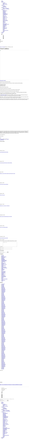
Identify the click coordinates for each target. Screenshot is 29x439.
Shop (2, 403)
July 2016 (3, 367)
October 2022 (3, 315)
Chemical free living (5, 14)
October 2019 (3, 340)
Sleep (3, 29)
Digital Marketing (5, 16)
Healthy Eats (4, 21)
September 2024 (3, 299)
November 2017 (3, 356)
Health (2, 268)
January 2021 (3, 330)
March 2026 (3, 287)
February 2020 (3, 337)
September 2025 (3, 291)
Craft (3, 15)
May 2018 (3, 352)
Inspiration (4, 22)
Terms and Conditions (4, 388)
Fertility (4, 19)
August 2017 (3, 358)
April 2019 (3, 344)
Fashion (4, 421)
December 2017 (3, 355)
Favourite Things (5, 18)
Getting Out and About (5, 20)
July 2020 (3, 334)
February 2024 (3, 304)
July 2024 (3, 301)
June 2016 (3, 368)
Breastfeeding (3, 259)
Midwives (3, 7)
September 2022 (3, 316)
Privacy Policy (3, 389)
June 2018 (3, 351)
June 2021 (3, 326)
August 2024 (3, 300)
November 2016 (3, 364)
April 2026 (3, 286)
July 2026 (3, 284)
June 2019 (3, 343)
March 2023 (3, 312)
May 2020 (3, 335)
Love (2, 270)
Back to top (1, 399)
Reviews (3, 277)
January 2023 (3, 313)
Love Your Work (5, 23)
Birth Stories (4, 12)
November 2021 (3, 323)
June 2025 (3, 293)
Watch (3, 31)
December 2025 (3, 289)
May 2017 (3, 360)
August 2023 (3, 308)
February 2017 (3, 362)
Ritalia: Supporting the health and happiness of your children (6, 216)
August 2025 (3, 292)
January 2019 (3, 346)
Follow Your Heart (5, 423)
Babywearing (4, 11)
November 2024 (3, 298)
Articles (2, 9)
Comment (1, 246)
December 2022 (3, 314)
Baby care (4, 412)
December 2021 (3, 322)
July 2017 (3, 359)
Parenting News (4, 26)
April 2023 (3, 311)
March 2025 (3, 295)
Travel (2, 279)
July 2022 (3, 317)
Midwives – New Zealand (5, 8)
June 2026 (3, 285)
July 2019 (3, 342)
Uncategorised (3, 280)
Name (1, 247)
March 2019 (3, 345)
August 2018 (3, 350)
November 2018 (3, 348)
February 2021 (3, 329)
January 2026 (3, 288)
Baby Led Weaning (5, 10)
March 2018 (3, 353)
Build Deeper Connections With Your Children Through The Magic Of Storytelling (7, 173)
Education (3, 263)
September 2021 (3, 324)
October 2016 (3, 365)
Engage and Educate (5, 17)
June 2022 (3, 318)
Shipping (3, 390)
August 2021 (3, 325)
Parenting (3, 273)
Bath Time (3, 258)
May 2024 (3, 302)
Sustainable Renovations (5, 30)
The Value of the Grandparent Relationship (4, 184)
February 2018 (3, 354)
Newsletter (3, 32)
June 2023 (3, 310)
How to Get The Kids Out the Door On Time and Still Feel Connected (11, 384)
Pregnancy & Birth (5, 432)
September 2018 (3, 349)
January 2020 (3, 338)
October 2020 (3, 332)
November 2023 (3, 306)
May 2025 (3, 294)
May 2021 (3, 327)
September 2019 (3, 341)
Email (1, 249)
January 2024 (3, 305)
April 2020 (3, 336)
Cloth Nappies (3, 261)
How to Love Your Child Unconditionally (4, 227)
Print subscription (5, 3)
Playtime (4, 27)
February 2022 (3, 321)
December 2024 (3, 297)
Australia (4, 407)
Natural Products (5, 25)
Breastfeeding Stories (4, 260)
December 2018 (3, 347)
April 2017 (3, 361)
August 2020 (3, 333)
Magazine (4, 2)
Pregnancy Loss (4, 28)
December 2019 (3, 339)
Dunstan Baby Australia (3, 80)
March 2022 (3, 320)
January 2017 (3, 363)
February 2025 (3, 296)
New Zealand (4, 6)
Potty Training (3, 275)
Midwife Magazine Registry (6, 24)
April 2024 (3, 303)
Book (3, 405)
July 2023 (3, 309)
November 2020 (3, 331)
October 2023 (3, 307)
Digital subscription (5, 4)
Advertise (3, 1)
